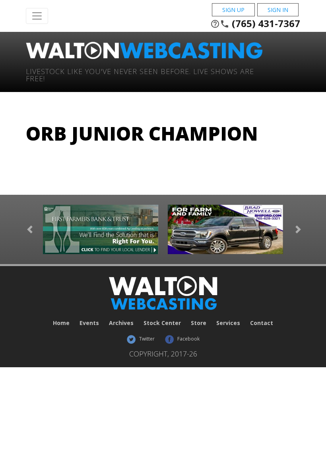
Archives (121, 323)
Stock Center (162, 323)
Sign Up (233, 10)
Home (61, 323)
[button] (30, 229)
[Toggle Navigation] (37, 16)
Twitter (146, 338)
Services (228, 323)
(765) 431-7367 (255, 23)
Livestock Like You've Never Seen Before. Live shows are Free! (140, 74)
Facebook (188, 338)
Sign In (278, 10)
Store (198, 323)
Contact (261, 323)
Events (89, 323)
